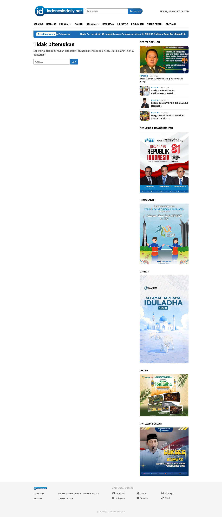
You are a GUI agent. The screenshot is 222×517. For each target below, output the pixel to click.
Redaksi (37, 498)
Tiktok (167, 498)
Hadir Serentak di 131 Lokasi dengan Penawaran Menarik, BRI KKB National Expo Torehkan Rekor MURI (120, 34)
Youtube (144, 498)
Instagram (120, 498)
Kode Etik (38, 493)
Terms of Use (65, 498)
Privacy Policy (91, 493)
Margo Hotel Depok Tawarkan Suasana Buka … (167, 117)
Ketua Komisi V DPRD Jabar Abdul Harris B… (169, 104)
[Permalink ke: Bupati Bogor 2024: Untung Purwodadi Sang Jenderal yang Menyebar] (164, 59)
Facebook (120, 493)
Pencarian (135, 11)
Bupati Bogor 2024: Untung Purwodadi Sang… (161, 80)
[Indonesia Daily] (59, 11)
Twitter (143, 493)
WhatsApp (169, 493)
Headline (144, 76)
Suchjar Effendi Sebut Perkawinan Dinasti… (163, 92)
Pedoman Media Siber (69, 493)
